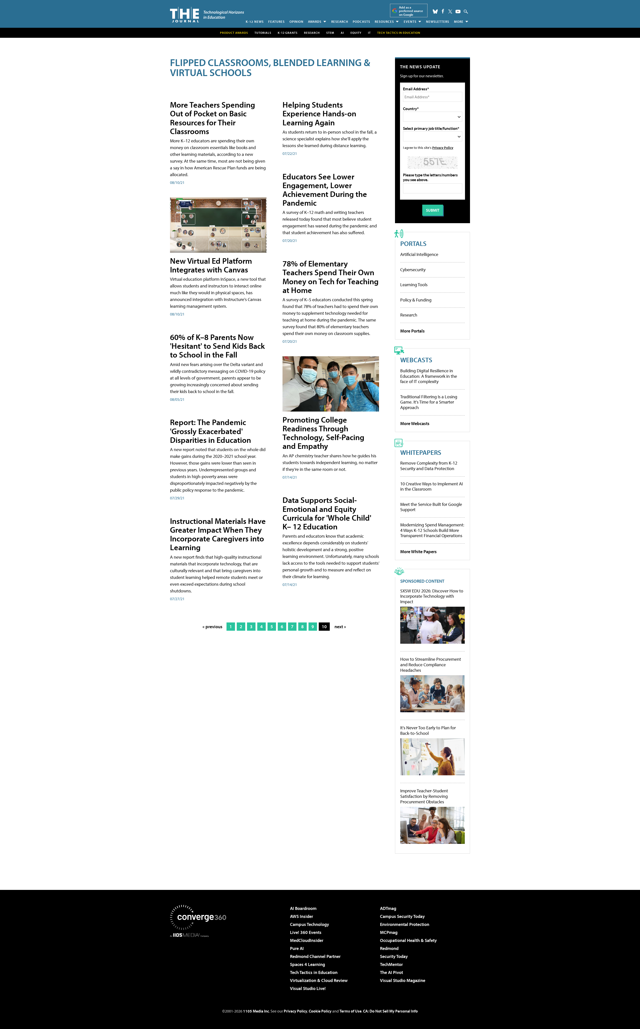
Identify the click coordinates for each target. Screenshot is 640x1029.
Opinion (297, 22)
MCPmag (389, 932)
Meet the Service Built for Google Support (431, 507)
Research (339, 22)
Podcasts (361, 22)
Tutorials (262, 33)
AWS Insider (301, 916)
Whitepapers (420, 452)
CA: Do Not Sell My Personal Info (390, 1010)
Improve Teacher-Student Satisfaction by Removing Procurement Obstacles (424, 796)
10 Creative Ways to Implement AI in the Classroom (431, 486)
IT (369, 33)
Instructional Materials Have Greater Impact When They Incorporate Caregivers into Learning (218, 534)
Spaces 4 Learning (307, 964)
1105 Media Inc (256, 1010)
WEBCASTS (416, 359)
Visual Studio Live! (308, 988)
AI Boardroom (303, 908)
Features (276, 22)
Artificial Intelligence (419, 254)
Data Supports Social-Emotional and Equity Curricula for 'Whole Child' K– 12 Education (326, 513)
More (459, 22)
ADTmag (388, 908)
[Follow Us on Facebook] (442, 11)
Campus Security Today (402, 916)
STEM (330, 33)
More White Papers (418, 551)
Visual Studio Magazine (402, 980)
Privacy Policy (442, 147)
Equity (356, 33)
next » (340, 626)
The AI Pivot (391, 972)
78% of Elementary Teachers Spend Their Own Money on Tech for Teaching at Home (330, 276)
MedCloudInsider (306, 940)
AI (342, 33)
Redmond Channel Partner (315, 956)
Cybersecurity (413, 269)
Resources (384, 22)
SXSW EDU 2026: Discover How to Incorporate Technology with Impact (431, 596)
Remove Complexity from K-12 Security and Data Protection (428, 465)
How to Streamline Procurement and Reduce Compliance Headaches (430, 664)
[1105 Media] (200, 962)
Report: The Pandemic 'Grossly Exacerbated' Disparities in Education (210, 431)
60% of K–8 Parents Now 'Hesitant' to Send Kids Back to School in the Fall (217, 346)
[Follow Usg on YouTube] (458, 11)
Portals (413, 243)
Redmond (389, 948)
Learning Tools (414, 284)
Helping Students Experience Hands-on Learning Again (319, 113)
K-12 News (255, 22)
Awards (315, 22)
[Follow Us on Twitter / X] (450, 12)
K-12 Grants (288, 33)
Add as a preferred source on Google (411, 11)
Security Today (394, 956)
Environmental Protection (404, 924)
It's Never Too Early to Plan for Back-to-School (428, 730)
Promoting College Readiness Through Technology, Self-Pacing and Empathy (323, 433)
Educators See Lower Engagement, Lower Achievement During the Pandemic (324, 189)
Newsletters (437, 22)
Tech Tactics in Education (314, 972)
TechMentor (391, 964)
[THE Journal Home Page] (207, 14)
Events (410, 22)
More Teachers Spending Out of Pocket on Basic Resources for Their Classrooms (212, 118)
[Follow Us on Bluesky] (435, 11)
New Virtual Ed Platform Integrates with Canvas (211, 265)
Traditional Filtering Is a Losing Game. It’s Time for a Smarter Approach (428, 402)
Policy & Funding (416, 300)
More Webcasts (415, 423)
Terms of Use (351, 1010)
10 (324, 626)
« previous (212, 626)
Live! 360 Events (306, 932)
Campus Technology (309, 924)
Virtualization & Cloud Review (319, 980)
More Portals (412, 331)
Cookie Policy (320, 1010)
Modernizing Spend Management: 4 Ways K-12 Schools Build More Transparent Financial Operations (432, 530)
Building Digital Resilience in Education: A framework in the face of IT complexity (428, 376)
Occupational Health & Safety (408, 940)
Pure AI (297, 948)
